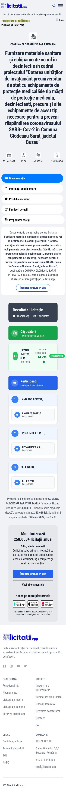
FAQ (38, 725)
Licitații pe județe (13, 699)
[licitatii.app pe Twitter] (25, 667)
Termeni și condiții (13, 748)
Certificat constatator (48, 711)
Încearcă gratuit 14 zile (33, 287)
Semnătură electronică (49, 697)
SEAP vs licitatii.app (14, 714)
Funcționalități (11, 685)
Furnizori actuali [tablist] (18, 209)
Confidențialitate (12, 741)
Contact (40, 718)
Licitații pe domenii (14, 706)
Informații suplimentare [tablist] (22, 188)
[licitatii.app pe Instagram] (11, 667)
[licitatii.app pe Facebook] (4, 667)
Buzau (61, 20)
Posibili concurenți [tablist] (19, 199)
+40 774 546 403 (45, 759)
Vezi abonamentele (33, 584)
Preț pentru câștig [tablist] (19, 220)
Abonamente (10, 692)
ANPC (6, 762)
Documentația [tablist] (16, 178)
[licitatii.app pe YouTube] (18, 667)
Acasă (6, 14)
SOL (5, 755)
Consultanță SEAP (46, 704)
